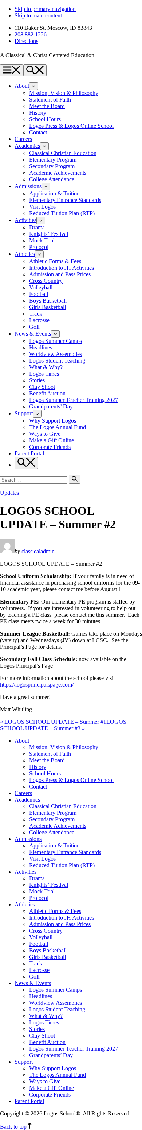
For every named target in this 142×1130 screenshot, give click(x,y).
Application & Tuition (54, 193)
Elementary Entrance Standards (65, 200)
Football (38, 294)
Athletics (25, 254)
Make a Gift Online (51, 440)
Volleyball (40, 287)
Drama (37, 227)
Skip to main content (38, 15)
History (37, 113)
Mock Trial (42, 240)
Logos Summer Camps (55, 341)
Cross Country (46, 281)
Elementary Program (52, 160)
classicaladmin (38, 551)
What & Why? (46, 367)
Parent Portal (29, 453)
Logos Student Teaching (57, 360)
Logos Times (44, 374)
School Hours (45, 119)
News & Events (33, 334)
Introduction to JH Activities (61, 268)
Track (35, 314)
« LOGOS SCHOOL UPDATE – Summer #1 (53, 722)
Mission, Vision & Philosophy (63, 93)
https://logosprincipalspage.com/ (37, 684)
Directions (26, 41)
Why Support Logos (52, 421)
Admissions (28, 186)
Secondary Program (52, 166)
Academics (27, 146)
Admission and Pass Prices (60, 274)
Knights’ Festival (48, 234)
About (22, 86)
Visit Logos (42, 207)
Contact (38, 132)
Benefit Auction (47, 393)
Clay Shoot (42, 387)
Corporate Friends (50, 447)
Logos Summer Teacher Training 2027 (73, 400)
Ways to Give (44, 434)
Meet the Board (47, 106)
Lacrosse (39, 320)
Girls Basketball (47, 307)
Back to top (13, 1126)
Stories (37, 380)
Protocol (38, 247)
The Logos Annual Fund (57, 427)
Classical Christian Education (62, 153)
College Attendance (51, 179)
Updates (9, 493)
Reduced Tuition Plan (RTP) (62, 213)
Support (24, 413)
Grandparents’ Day (51, 406)
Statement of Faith (50, 99)
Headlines (40, 347)
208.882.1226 (31, 34)
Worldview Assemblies (55, 354)
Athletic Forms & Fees (55, 261)
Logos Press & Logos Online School (71, 126)
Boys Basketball (48, 300)
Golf (34, 327)
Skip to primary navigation (45, 9)
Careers (23, 139)
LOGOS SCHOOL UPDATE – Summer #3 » (63, 725)
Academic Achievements (57, 173)
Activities (25, 220)
